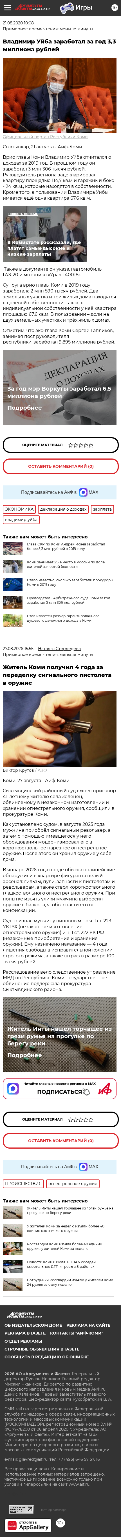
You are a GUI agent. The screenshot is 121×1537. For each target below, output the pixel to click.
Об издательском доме (33, 1325)
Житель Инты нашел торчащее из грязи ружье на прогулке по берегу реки (59, 1036)
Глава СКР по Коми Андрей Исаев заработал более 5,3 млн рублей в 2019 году (66, 546)
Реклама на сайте (88, 1325)
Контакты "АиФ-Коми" (76, 1333)
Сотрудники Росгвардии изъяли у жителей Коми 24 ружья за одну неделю (70, 1282)
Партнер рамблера (53, 1509)
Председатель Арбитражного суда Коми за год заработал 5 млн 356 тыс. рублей (68, 600)
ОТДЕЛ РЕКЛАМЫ (23, 1341)
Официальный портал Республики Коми (45, 136)
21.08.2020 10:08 (18, 23)
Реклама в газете (25, 1333)
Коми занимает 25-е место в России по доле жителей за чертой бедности (66, 564)
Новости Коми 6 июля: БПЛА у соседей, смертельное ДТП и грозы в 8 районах (62, 1264)
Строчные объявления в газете (42, 1349)
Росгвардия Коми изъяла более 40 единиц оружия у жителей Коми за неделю (64, 1246)
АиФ (42, 770)
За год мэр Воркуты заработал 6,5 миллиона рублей (59, 392)
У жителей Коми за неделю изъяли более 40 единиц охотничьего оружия (65, 1228)
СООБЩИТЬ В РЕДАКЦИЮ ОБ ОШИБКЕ (47, 1356)
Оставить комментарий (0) (61, 466)
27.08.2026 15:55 (18, 648)
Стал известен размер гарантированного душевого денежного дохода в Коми (63, 618)
